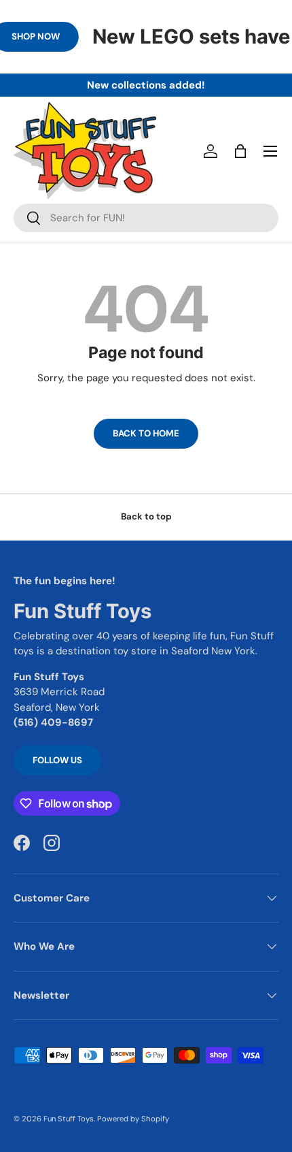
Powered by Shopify (133, 1118)
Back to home (146, 433)
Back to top (146, 516)
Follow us (57, 760)
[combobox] (146, 218)
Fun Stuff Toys (68, 1118)
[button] (240, 151)
